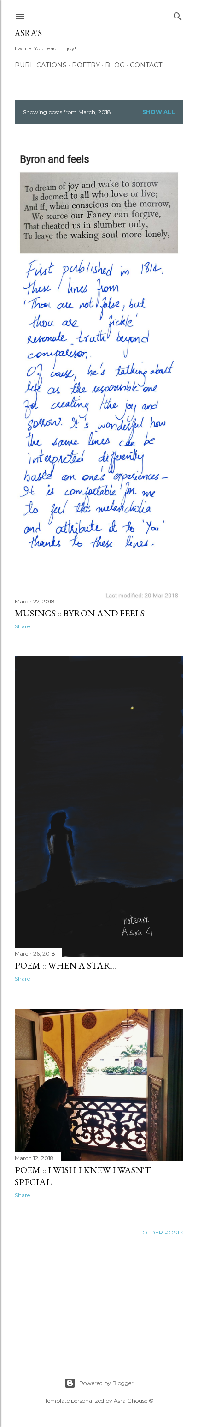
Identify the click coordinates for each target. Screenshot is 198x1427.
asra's (28, 33)
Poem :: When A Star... (65, 965)
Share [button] (22, 626)
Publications (41, 65)
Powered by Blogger (106, 1382)
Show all (158, 111)
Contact (146, 65)
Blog (115, 65)
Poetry (86, 65)
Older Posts (162, 1232)
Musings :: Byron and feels (80, 613)
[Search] (177, 15)
